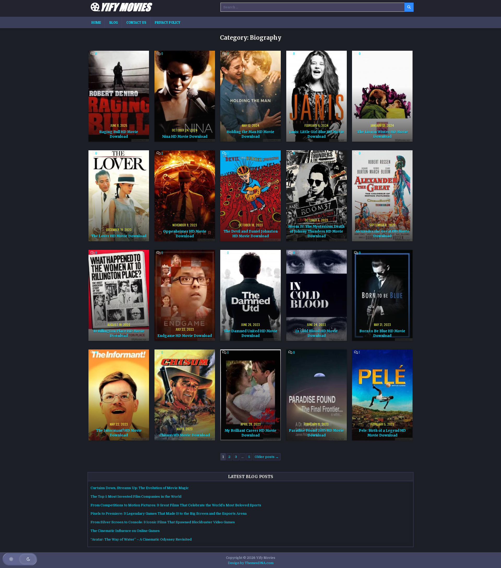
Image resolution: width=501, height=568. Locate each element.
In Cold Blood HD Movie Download (316, 333)
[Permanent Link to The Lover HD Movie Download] (118, 195)
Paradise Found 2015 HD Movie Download (316, 433)
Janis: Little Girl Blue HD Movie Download (316, 134)
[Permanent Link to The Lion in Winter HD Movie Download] (382, 96)
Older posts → (267, 457)
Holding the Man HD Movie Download (250, 134)
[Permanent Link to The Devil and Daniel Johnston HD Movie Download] (250, 195)
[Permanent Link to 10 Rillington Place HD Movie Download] (118, 295)
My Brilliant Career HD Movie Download (250, 433)
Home (96, 22)
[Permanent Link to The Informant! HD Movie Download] (118, 394)
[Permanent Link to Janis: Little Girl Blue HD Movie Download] (316, 96)
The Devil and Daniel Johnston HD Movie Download (251, 233)
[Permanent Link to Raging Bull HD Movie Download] (118, 96)
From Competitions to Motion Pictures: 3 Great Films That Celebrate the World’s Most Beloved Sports (176, 505)
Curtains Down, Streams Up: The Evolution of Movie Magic (140, 488)
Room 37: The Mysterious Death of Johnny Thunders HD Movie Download (316, 231)
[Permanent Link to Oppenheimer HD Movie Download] (184, 195)
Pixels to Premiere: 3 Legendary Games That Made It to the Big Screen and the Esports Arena (169, 513)
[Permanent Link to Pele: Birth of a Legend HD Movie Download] (382, 394)
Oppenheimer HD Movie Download (184, 233)
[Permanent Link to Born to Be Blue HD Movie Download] (382, 295)
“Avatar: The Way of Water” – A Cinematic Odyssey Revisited (141, 539)
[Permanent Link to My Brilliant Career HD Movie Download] (250, 394)
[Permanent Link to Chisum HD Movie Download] (184, 394)
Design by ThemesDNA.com (250, 563)
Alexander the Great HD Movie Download (382, 233)
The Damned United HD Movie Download (250, 333)
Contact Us (136, 22)
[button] (20, 559)
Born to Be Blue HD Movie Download (382, 333)
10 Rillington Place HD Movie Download (118, 333)
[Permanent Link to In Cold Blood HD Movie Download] (316, 295)
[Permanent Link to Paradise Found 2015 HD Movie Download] (316, 394)
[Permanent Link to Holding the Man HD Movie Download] (250, 96)
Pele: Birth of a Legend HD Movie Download (382, 433)
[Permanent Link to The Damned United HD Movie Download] (250, 295)
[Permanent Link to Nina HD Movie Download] (184, 96)
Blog (113, 22)
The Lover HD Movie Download (118, 236)
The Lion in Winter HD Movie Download (382, 134)
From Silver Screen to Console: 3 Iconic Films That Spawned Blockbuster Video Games (163, 522)
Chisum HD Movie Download (184, 435)
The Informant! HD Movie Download (119, 433)
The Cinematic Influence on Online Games (125, 531)
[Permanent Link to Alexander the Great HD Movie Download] (382, 195)
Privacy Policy (167, 22)
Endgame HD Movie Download (184, 336)
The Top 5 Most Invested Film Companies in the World (136, 496)
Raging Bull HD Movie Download (118, 134)
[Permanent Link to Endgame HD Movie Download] (184, 295)
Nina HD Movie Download (184, 136)
